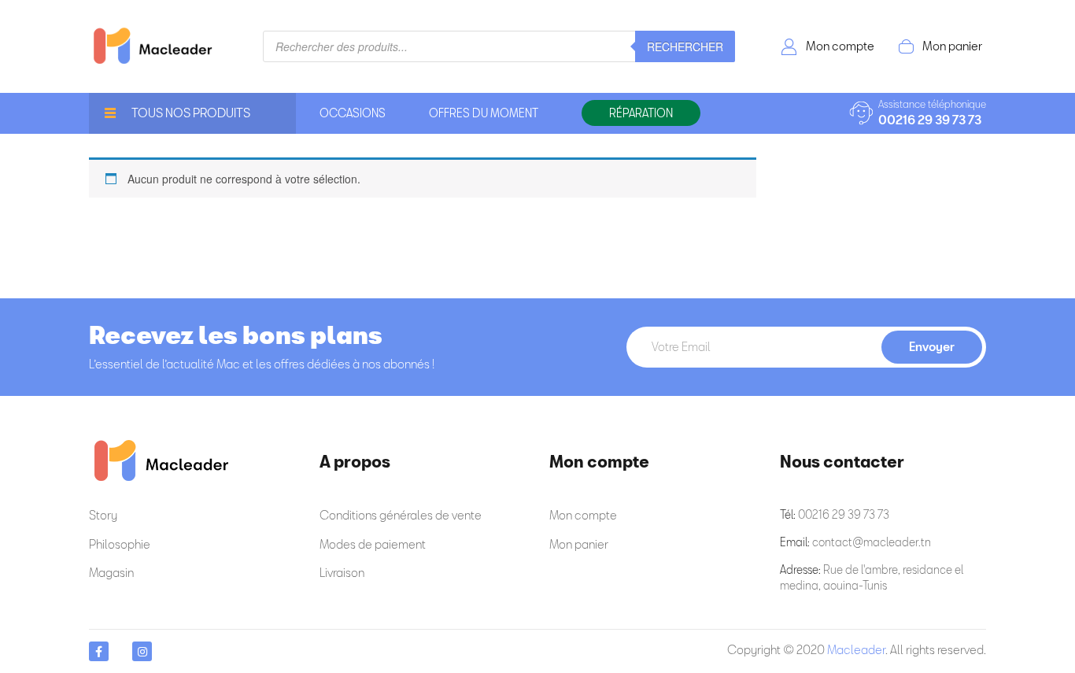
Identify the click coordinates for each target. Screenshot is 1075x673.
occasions (353, 113)
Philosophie (119, 544)
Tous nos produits (190, 112)
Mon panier (952, 46)
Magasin (111, 572)
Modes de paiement (373, 544)
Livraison (342, 572)
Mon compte (840, 46)
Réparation (641, 113)
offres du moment (483, 113)
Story (103, 515)
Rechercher (685, 46)
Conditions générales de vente (401, 515)
